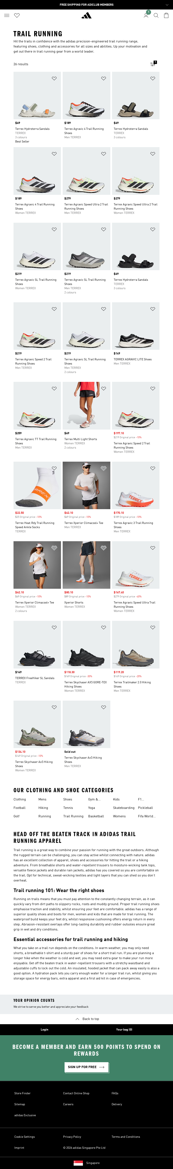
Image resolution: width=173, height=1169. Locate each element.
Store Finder (22, 1093)
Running (44, 816)
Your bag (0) (124, 1029)
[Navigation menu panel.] (7, 15)
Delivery (117, 1104)
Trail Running (73, 816)
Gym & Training (94, 800)
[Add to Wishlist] (54, 79)
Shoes (67, 799)
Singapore (93, 1163)
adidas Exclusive (25, 1115)
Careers (68, 1104)
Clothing (20, 799)
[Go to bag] (166, 15)
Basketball (96, 816)
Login (44, 1029)
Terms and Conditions (126, 1136)
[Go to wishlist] (17, 15)
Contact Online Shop (76, 1093)
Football (20, 808)
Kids (116, 799)
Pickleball (145, 808)
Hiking (43, 808)
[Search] (156, 15)
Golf (16, 816)
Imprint (19, 1147)
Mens (42, 799)
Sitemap (19, 1104)
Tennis (68, 808)
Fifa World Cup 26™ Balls (148, 817)
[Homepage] (86, 17)
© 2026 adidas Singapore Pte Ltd (84, 1147)
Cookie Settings (24, 1136)
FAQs (115, 1093)
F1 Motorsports (147, 800)
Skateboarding (124, 808)
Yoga (91, 808)
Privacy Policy (72, 1136)
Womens (119, 816)
